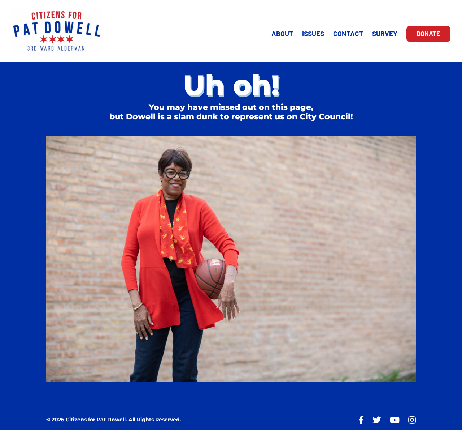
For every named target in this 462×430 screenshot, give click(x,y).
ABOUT (282, 34)
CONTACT (348, 34)
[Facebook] (361, 420)
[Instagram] (412, 420)
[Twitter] (376, 420)
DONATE (428, 34)
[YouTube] (395, 420)
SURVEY (384, 34)
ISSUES (313, 34)
